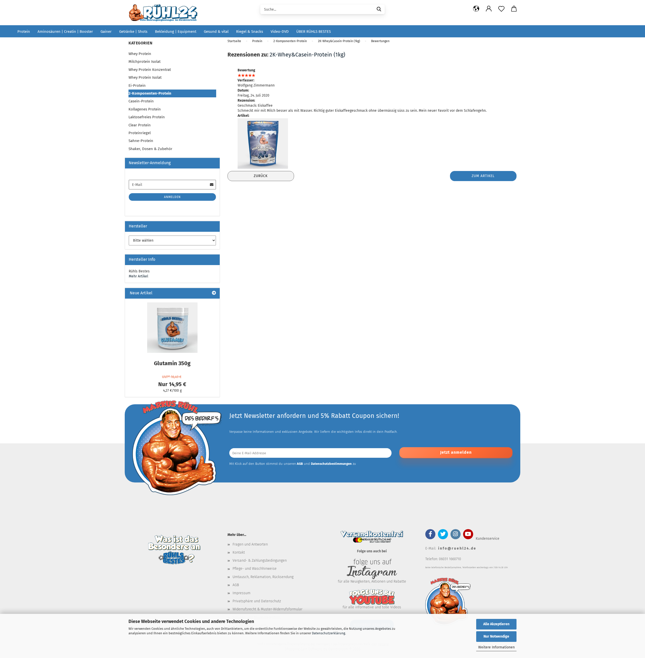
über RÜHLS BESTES (313, 31)
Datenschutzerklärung (328, 633)
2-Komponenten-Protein (149, 93)
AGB (236, 585)
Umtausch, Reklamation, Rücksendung (263, 577)
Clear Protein (139, 125)
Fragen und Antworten (250, 544)
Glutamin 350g (172, 363)
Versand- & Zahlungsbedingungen (260, 560)
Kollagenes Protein (144, 109)
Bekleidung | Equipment (175, 31)
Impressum (241, 593)
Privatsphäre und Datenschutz (257, 601)
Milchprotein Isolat (144, 61)
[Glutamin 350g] (172, 327)
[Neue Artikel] (214, 293)
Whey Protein (139, 53)
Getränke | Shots (133, 31)
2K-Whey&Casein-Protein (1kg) (307, 54)
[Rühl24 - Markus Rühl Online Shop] (164, 12)
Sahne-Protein (140, 140)
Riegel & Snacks (249, 31)
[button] (476, 9)
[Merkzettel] (501, 9)
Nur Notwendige (496, 636)
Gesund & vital (216, 31)
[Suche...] (379, 9)
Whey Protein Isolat (145, 77)
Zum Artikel (483, 176)
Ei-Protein (137, 85)
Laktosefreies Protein (146, 117)
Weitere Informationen (496, 647)
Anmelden (172, 197)
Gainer (106, 31)
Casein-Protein (141, 101)
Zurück (261, 176)
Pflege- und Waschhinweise (255, 568)
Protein (23, 31)
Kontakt (239, 552)
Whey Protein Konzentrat (149, 69)
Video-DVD (280, 31)
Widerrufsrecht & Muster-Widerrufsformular (267, 609)
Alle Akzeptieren (496, 624)
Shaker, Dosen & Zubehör (150, 149)
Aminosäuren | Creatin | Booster (65, 31)
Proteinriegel (139, 133)
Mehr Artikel (138, 276)
